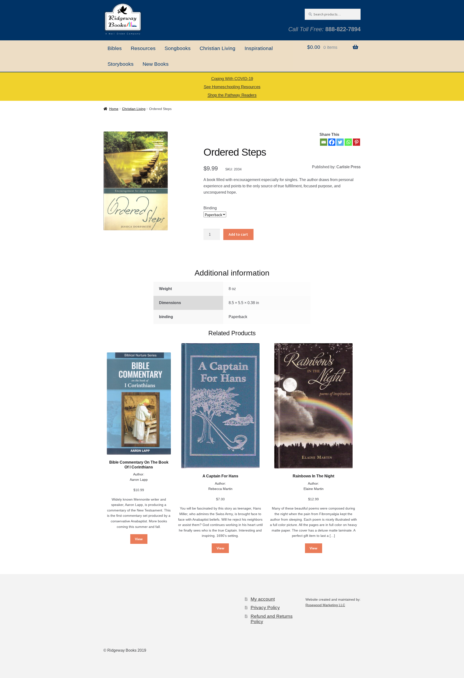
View (139, 539)
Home (113, 109)
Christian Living (217, 48)
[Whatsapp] (348, 142)
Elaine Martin (314, 489)
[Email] (323, 142)
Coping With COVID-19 (232, 78)
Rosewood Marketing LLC (325, 605)
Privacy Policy (265, 607)
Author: (138, 474)
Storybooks (121, 64)
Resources (143, 48)
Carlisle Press (348, 167)
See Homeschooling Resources (232, 87)
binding (210, 208)
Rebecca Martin (220, 489)
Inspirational (259, 48)
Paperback (238, 317)
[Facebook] (331, 142)
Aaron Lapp (139, 479)
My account (263, 599)
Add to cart (238, 234)
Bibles (115, 48)
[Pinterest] (356, 142)
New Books (156, 64)
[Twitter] (340, 142)
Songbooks (178, 48)
